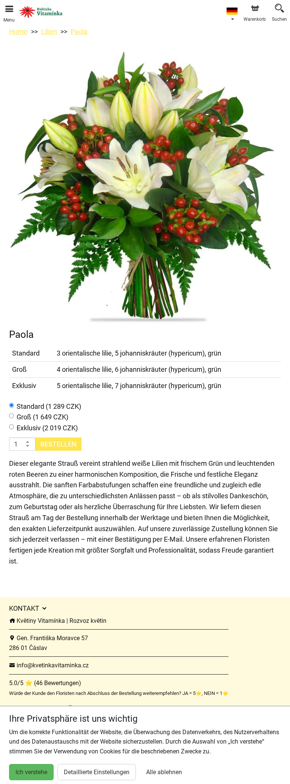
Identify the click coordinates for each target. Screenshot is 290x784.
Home (18, 31)
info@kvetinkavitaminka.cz (52, 665)
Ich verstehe (31, 772)
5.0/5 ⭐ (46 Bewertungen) (45, 683)
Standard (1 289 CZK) (49, 406)
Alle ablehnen (164, 772)
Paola (79, 31)
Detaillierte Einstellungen (97, 772)
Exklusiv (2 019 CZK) (47, 428)
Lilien (49, 31)
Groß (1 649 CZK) (42, 417)
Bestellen (58, 444)
